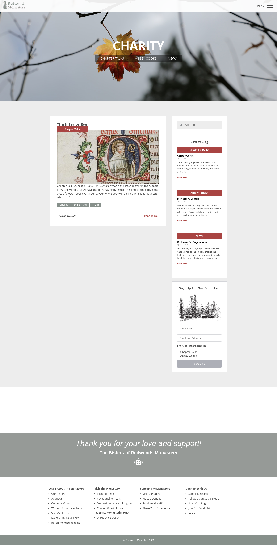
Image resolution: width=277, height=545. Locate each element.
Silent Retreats (106, 494)
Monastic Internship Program (115, 503)
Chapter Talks (112, 58)
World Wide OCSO (108, 517)
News (172, 58)
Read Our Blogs (197, 503)
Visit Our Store (151, 494)
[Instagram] (138, 462)
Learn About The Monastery (66, 488)
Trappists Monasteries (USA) (112, 512)
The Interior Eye (72, 124)
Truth (95, 204)
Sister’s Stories (60, 513)
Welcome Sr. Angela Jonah (192, 242)
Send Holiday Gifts (154, 503)
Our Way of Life (60, 503)
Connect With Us (196, 488)
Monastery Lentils (188, 198)
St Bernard (80, 204)
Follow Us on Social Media (203, 498)
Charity (64, 204)
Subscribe (199, 364)
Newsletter (194, 513)
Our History (58, 494)
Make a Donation (153, 498)
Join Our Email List (199, 508)
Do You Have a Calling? (65, 518)
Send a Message (198, 494)
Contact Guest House (110, 508)
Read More (151, 216)
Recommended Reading (65, 522)
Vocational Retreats (109, 498)
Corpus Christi (185, 155)
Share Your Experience (156, 508)
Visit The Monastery (107, 488)
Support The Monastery (155, 488)
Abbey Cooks (146, 58)
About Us (57, 498)
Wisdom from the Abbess (66, 508)
